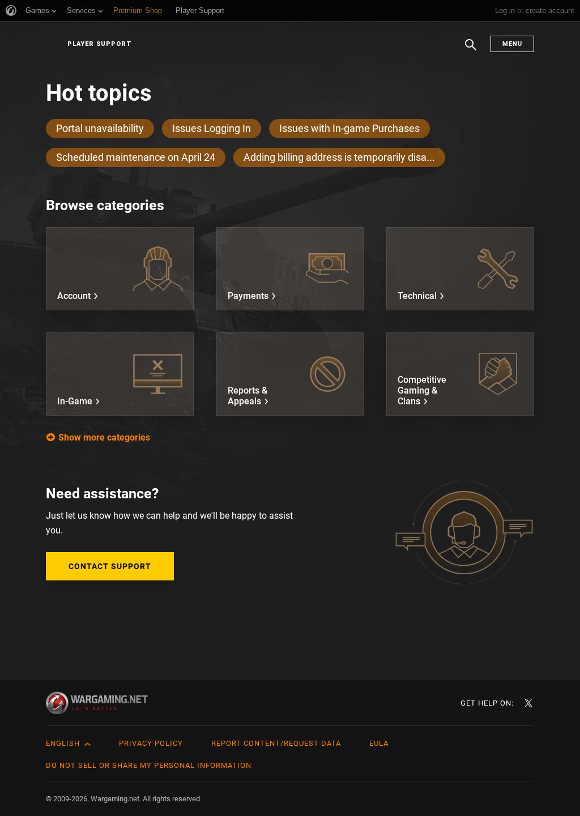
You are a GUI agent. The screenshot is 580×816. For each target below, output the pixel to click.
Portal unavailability (100, 128)
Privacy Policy (151, 743)
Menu (512, 44)
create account (550, 10)
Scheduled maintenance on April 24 (135, 157)
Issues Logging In (211, 128)
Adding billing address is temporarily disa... (339, 157)
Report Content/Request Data (276, 743)
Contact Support (110, 566)
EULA (379, 743)
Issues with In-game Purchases (349, 128)
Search (470, 50)
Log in (505, 10)
